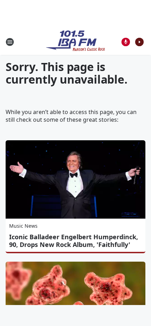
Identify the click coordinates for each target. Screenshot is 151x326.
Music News (23, 225)
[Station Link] (75, 41)
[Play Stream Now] (139, 42)
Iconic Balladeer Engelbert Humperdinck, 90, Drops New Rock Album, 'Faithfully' (73, 240)
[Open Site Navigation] (10, 42)
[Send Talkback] (126, 42)
